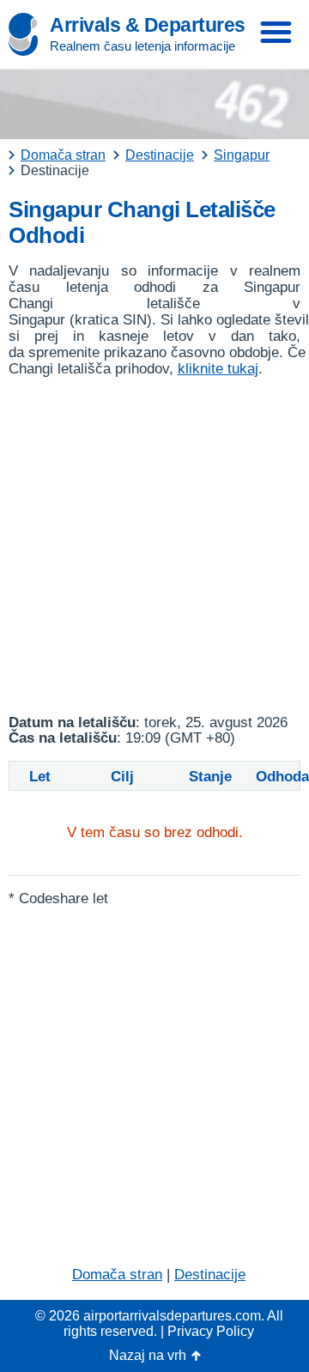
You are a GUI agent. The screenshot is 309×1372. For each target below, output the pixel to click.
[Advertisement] (154, 546)
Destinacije (209, 1274)
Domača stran (117, 1274)
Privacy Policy (210, 1331)
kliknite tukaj (218, 369)
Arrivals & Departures (147, 25)
